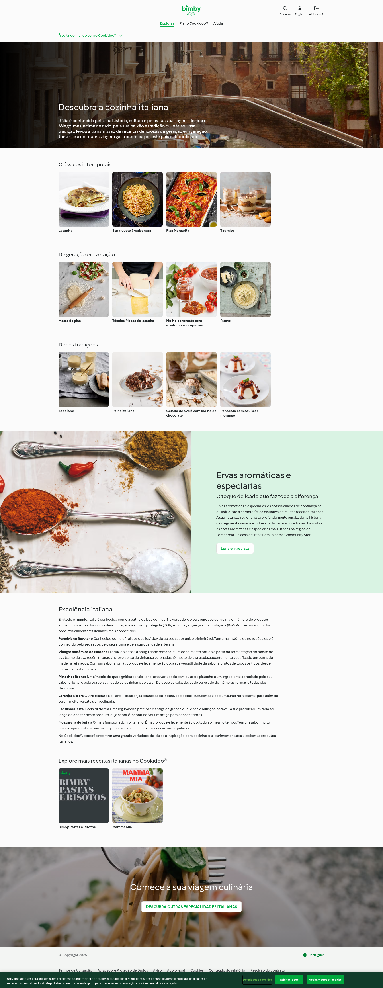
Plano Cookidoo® (194, 23)
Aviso (157, 970)
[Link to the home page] (191, 10)
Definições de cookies (257, 979)
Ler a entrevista (235, 548)
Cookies (196, 970)
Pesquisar (285, 14)
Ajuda (218, 23)
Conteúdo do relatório (227, 970)
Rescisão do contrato (267, 970)
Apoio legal (176, 970)
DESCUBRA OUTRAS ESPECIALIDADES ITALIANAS (191, 906)
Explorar (167, 23)
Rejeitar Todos (289, 979)
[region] (191, 980)
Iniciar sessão (316, 14)
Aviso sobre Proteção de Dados (123, 970)
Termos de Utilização (75, 970)
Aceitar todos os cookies (325, 979)
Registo (299, 14)
